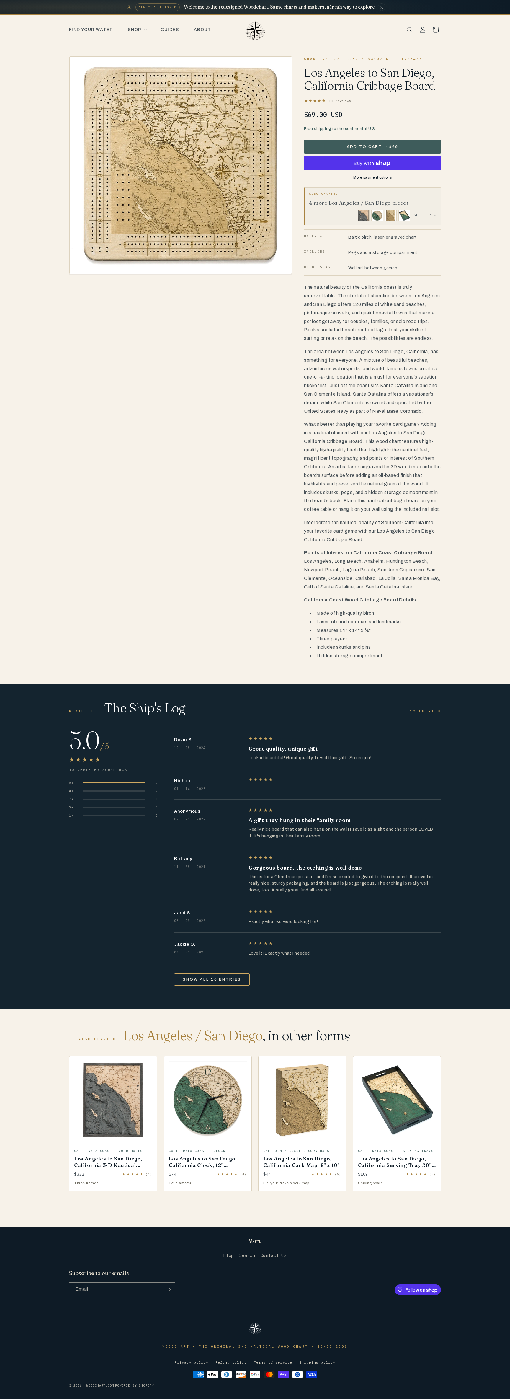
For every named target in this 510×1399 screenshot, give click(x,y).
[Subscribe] (168, 1289)
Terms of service (273, 1362)
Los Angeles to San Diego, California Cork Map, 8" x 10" (301, 1161)
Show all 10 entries (212, 979)
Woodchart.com (100, 1385)
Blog (228, 1255)
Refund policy (231, 1362)
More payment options (372, 177)
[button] (136, 30)
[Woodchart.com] (255, 1333)
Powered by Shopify (134, 1385)
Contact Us (274, 1255)
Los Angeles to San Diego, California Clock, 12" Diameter (203, 1165)
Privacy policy (191, 1362)
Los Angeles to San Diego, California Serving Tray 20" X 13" (394, 1165)
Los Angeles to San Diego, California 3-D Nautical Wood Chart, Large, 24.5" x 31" (109, 1168)
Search (247, 1255)
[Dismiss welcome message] (381, 7)
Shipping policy (317, 1362)
